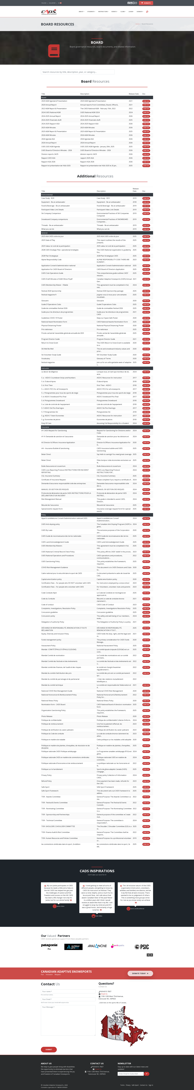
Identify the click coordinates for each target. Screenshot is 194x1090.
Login (131, 11)
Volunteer (52, 3)
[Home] (49, 11)
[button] (151, 11)
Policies (44, 3)
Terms (122, 1085)
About (81, 11)
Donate (147, 3)
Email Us (104, 994)
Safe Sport (135, 1085)
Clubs (123, 11)
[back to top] (190, 1086)
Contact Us (143, 1085)
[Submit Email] (147, 1074)
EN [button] (59, 3)
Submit (49, 1049)
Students (90, 11)
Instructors (103, 11)
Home (137, 24)
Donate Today (139, 973)
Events (114, 11)
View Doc (146, 101)
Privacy (128, 1085)
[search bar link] (147, 11)
